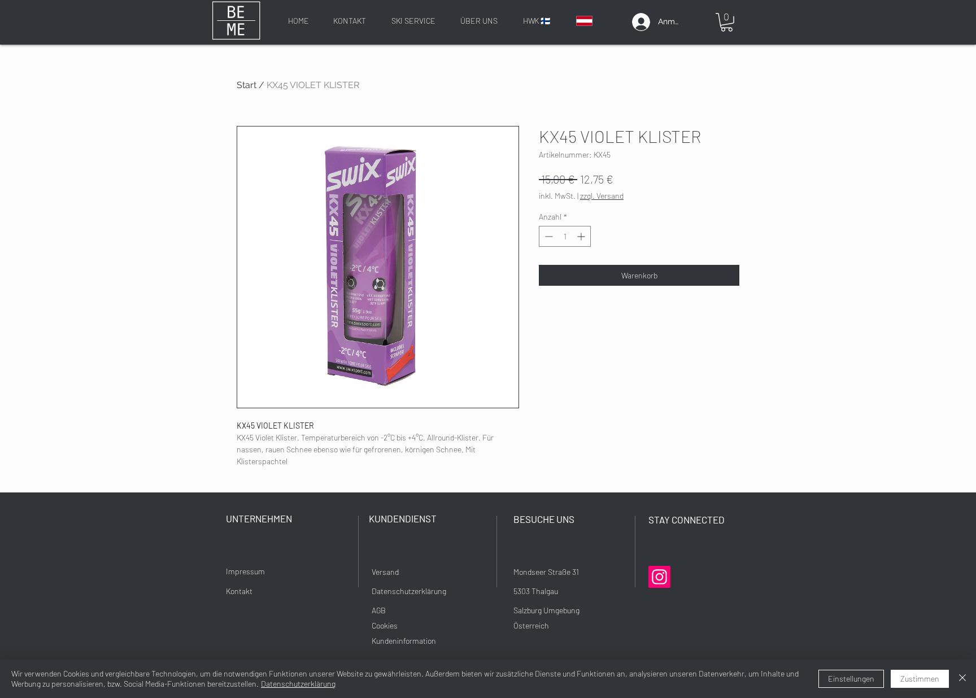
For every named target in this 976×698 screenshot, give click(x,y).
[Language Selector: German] (591, 20)
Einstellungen (851, 678)
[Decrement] (548, 236)
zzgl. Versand (602, 195)
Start (246, 85)
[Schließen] (962, 679)
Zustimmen (919, 678)
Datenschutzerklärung (298, 683)
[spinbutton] (565, 236)
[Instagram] (659, 577)
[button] (727, 22)
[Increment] (582, 236)
